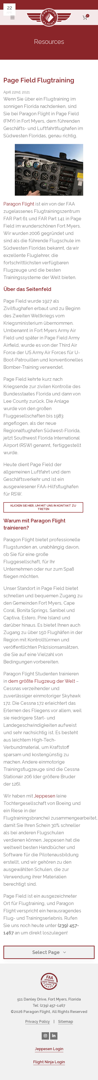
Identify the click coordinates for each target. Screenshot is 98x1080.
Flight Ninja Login (49, 1062)
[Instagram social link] (45, 1036)
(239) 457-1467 (52, 1005)
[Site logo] (49, 17)
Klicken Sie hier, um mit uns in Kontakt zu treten (43, 507)
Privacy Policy (37, 1021)
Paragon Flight (18, 204)
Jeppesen (44, 796)
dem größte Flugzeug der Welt (41, 681)
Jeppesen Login (49, 1049)
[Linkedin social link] (53, 1036)
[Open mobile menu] (12, 17)
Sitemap (65, 1021)
